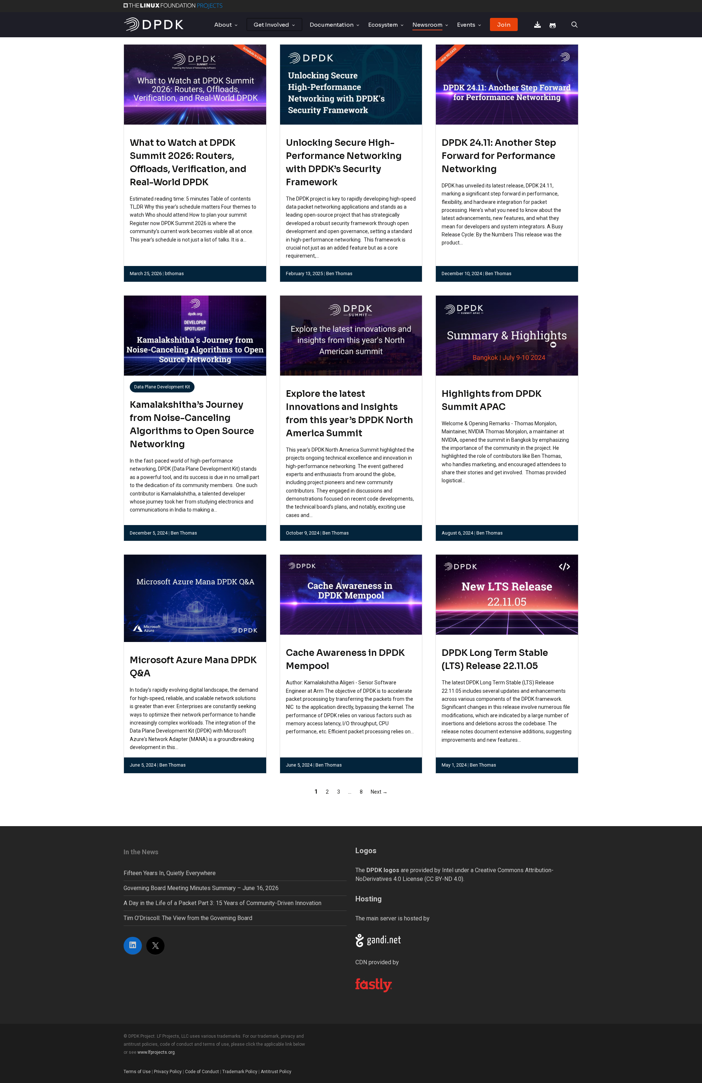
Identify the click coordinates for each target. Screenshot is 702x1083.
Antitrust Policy (276, 1071)
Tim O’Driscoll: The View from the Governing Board (188, 918)
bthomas (174, 273)
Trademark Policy (239, 1071)
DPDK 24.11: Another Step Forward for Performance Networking (499, 156)
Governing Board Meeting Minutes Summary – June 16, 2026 (201, 888)
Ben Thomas (339, 273)
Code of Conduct (202, 1071)
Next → (379, 792)
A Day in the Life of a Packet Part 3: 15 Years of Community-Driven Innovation (222, 903)
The (377, 870)
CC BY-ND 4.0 (443, 878)
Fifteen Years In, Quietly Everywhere (170, 873)
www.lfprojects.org (156, 1052)
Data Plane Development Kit (162, 387)
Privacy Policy (168, 1071)
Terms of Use (137, 1071)
